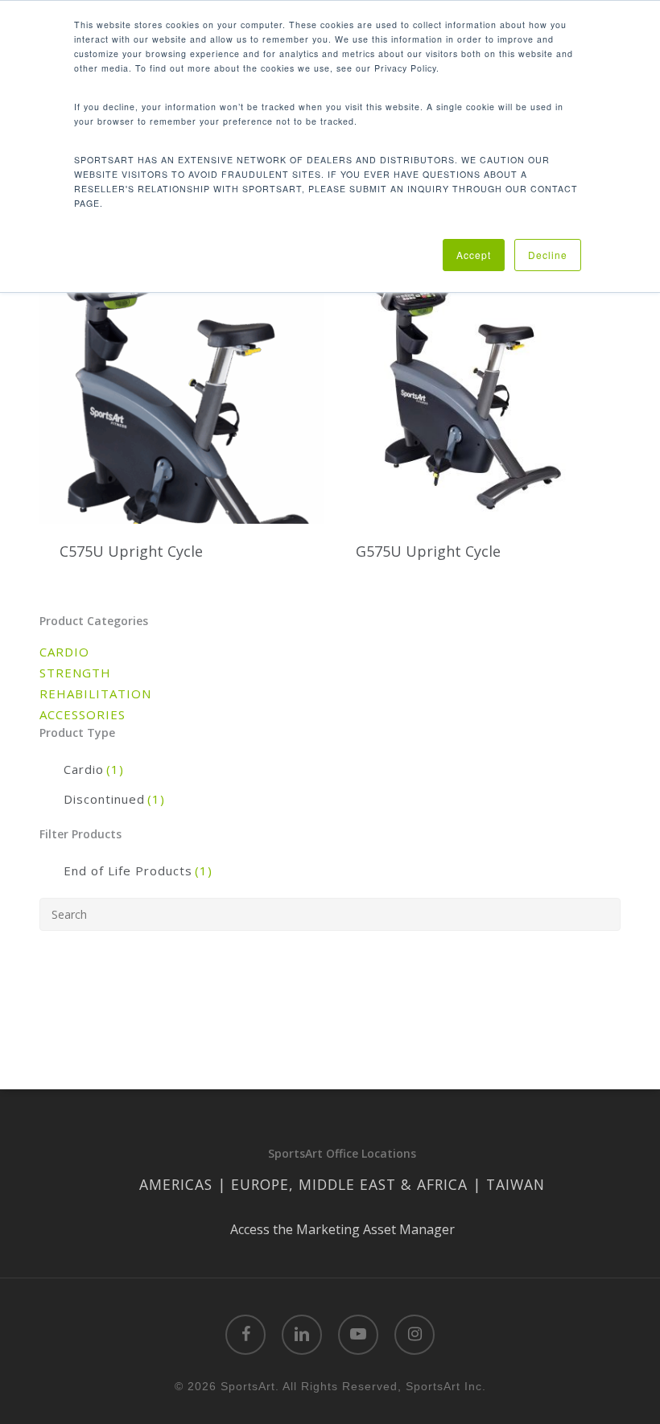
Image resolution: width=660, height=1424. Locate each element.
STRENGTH (75, 673)
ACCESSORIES (82, 714)
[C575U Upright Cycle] (181, 372)
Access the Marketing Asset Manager (342, 1229)
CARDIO (64, 652)
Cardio (94, 769)
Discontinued (114, 799)
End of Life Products (138, 870)
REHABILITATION (95, 693)
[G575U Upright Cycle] (478, 372)
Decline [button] (547, 254)
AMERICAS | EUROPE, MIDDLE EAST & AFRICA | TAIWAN (342, 1184)
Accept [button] (473, 254)
